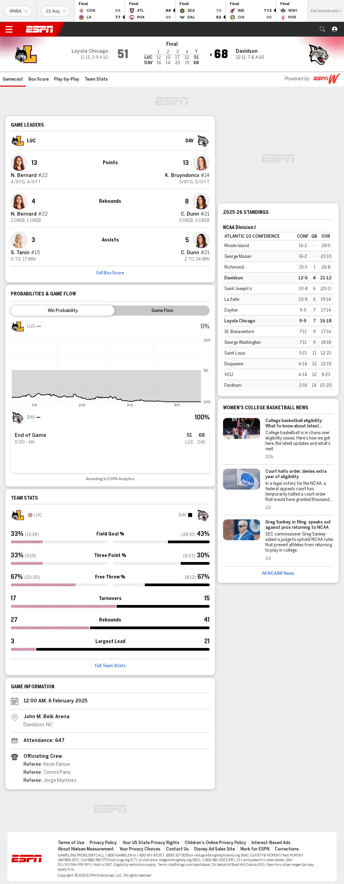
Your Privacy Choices (140, 849)
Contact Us (177, 849)
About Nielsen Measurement (86, 849)
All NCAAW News (278, 573)
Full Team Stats (110, 665)
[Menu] (9, 29)
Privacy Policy (103, 842)
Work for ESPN (254, 849)
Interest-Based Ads (271, 842)
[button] (322, 29)
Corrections (287, 849)
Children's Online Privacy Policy (215, 842)
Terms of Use (71, 842)
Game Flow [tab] (162, 310)
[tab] (63, 311)
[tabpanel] (110, 400)
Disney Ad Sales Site (214, 849)
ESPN (39, 29)
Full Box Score (110, 273)
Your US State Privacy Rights (150, 842)
